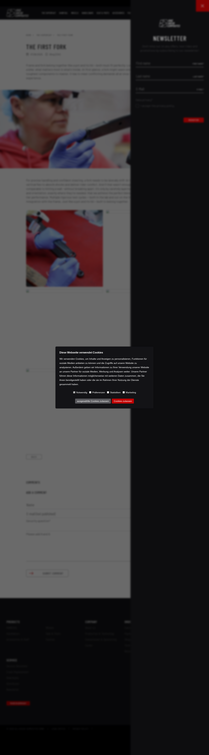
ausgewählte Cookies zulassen (93, 401)
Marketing (131, 392)
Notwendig (81, 392)
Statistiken (115, 392)
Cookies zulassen (123, 401)
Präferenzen (98, 392)
